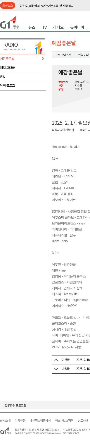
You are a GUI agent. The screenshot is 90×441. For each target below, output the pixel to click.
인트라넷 (83, 420)
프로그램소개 (63, 55)
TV (44, 27)
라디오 (58, 27)
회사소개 (5, 420)
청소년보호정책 (64, 420)
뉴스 (31, 27)
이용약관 (20, 420)
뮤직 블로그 (7, 85)
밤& (2, 76)
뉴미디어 (77, 27)
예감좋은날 (7, 58)
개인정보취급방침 (40, 420)
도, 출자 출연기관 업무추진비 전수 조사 (43, 7)
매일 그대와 (7, 67)
